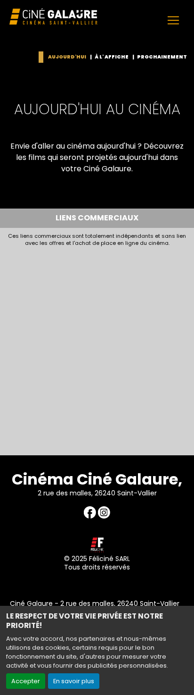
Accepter (25, 681)
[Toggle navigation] (173, 20)
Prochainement (162, 56)
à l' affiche (112, 56)
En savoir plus (73, 681)
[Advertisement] (97, 348)
